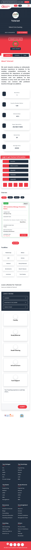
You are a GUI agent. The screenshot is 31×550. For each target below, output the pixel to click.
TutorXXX (12, 161)
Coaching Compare (7, 517)
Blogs (3, 511)
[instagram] (14, 544)
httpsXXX (12, 170)
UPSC (19, 474)
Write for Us (5, 533)
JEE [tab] (22, 197)
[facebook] (11, 544)
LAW (19, 477)
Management (5, 499)
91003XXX (13, 174)
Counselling (5, 513)
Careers (20, 511)
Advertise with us (7, 531)
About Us (20, 508)
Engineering (21, 467)
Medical (20, 470)
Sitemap (20, 533)
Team (25, 55)
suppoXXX (13, 179)
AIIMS (3, 472)
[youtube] (18, 544)
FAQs (19, 531)
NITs (3, 470)
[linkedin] (22, 544)
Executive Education (7, 515)
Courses (17, 55)
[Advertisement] (15, 439)
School (19, 472)
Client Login (5, 529)
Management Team (23, 517)
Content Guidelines (23, 515)
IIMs (3, 477)
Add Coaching (6, 526)
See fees (23, 235)
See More (15, 243)
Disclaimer (21, 535)
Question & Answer (7, 508)
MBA (19, 479)
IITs (3, 467)
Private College (6, 479)
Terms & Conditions (23, 529)
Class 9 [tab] (10, 197)
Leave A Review (16, 48)
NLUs (3, 474)
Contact (20, 513)
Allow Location (14, 165)
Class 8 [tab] (4, 197)
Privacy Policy (21, 526)
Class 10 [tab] (17, 197)
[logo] (5, 6)
